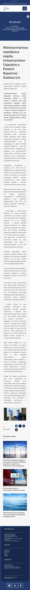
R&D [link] (5, 553)
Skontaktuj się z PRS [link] (8, 564)
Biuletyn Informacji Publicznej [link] (9, 535)
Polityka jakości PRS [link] (8, 537)
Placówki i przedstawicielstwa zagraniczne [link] (12, 566)
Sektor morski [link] (6, 549)
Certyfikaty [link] (13, 3)
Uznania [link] (25, 3)
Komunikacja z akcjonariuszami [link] (10, 534)
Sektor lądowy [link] (7, 551)
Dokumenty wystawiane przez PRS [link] (10, 536)
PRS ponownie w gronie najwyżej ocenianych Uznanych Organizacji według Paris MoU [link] (14, 514)
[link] (28, 17)
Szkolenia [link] (6, 554)
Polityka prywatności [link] (8, 578)
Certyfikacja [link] (6, 552)
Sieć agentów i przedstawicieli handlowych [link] (12, 568)
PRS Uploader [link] (7, 3)
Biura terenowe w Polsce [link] (8, 565)
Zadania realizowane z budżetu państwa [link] (11, 540)
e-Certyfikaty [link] (19, 3)
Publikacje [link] (6, 555)
